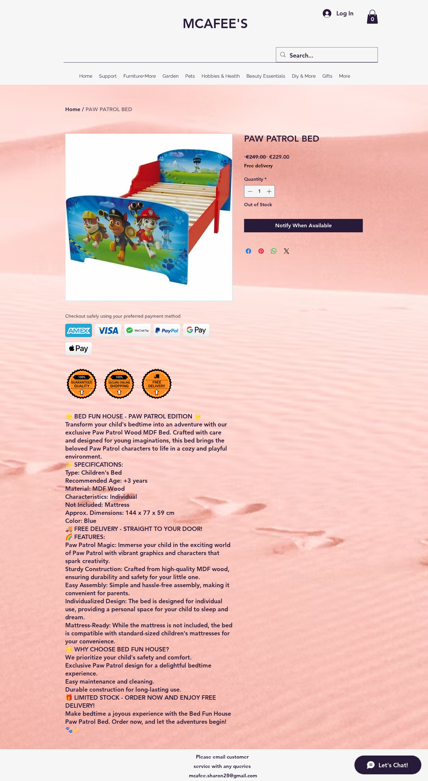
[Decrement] (249, 191)
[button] (372, 17)
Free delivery (258, 166)
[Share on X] (287, 251)
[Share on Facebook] (248, 251)
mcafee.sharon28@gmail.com (223, 775)
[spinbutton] (259, 191)
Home (72, 109)
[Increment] (269, 191)
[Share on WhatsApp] (274, 251)
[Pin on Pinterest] (261, 251)
